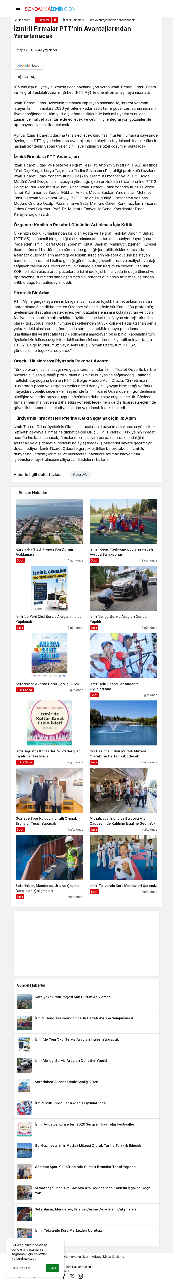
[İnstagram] (80, 1276)
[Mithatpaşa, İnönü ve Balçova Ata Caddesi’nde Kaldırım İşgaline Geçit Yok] (123, 800)
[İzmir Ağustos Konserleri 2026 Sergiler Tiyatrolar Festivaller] (49, 732)
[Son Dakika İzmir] (50, 8)
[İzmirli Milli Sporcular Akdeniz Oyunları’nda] (123, 665)
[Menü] (18, 8)
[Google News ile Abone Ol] (28, 66)
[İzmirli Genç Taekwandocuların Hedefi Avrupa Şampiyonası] (123, 531)
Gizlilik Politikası (21, 1268)
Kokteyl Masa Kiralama (107, 1257)
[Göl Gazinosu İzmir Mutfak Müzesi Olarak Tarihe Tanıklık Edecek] (123, 732)
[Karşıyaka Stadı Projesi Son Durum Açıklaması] (49, 531)
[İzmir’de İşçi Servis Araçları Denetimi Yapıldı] (123, 598)
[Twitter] (72, 1276)
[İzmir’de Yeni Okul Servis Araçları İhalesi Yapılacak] (49, 598)
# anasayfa (80, 474)
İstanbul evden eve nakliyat (68, 1257)
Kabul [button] (52, 1268)
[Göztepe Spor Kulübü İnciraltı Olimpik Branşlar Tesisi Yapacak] (49, 800)
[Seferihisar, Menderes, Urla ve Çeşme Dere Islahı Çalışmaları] (49, 867)
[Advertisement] (86, 943)
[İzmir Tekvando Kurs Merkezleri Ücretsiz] (123, 867)
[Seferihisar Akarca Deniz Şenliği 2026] (49, 665)
